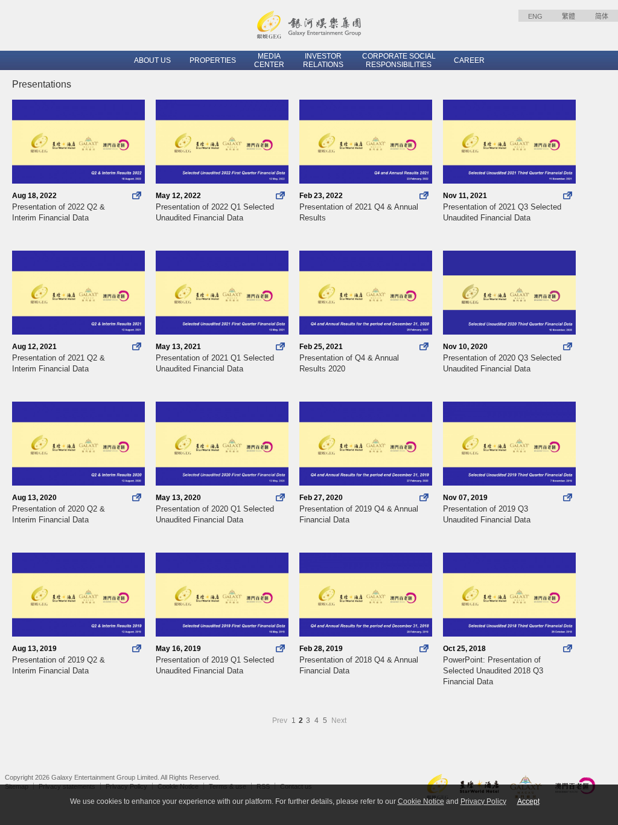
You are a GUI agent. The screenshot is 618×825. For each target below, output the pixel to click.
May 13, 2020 (215, 508)
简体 (601, 16)
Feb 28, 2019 (358, 659)
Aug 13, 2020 (58, 508)
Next (338, 720)
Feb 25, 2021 (349, 357)
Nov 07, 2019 (486, 508)
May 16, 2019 (215, 659)
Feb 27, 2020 (358, 508)
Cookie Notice (421, 801)
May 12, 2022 (215, 206)
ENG (535, 16)
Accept (528, 801)
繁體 (568, 16)
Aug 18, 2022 (58, 206)
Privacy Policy (483, 801)
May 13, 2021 (215, 357)
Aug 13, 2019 (58, 659)
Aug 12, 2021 (58, 357)
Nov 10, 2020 (502, 357)
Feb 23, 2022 (358, 206)
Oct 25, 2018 (493, 665)
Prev (280, 720)
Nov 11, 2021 (502, 206)
